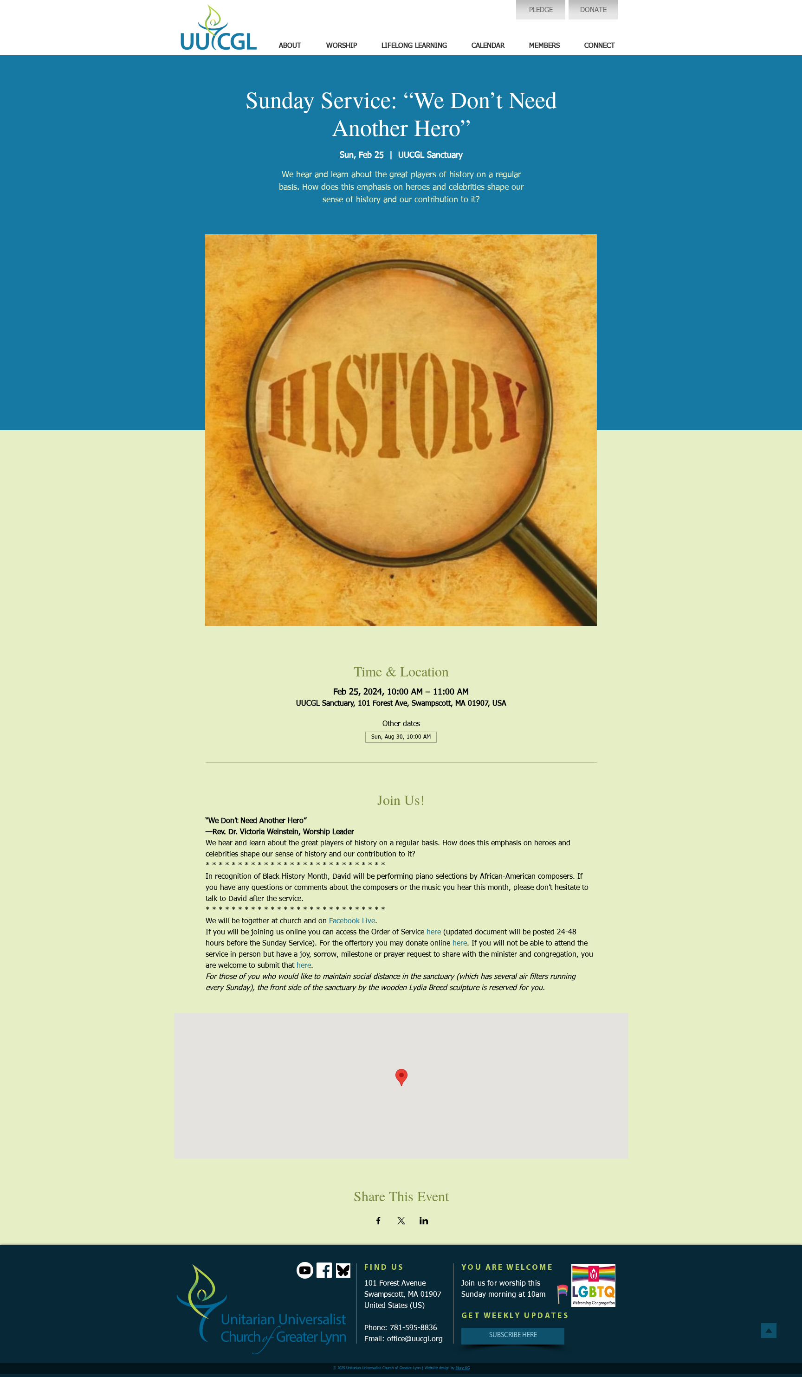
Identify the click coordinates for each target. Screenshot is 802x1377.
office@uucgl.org (415, 1339)
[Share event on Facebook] (378, 1220)
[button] (290, 46)
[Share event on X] (401, 1220)
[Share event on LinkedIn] (424, 1220)
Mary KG (463, 1368)
